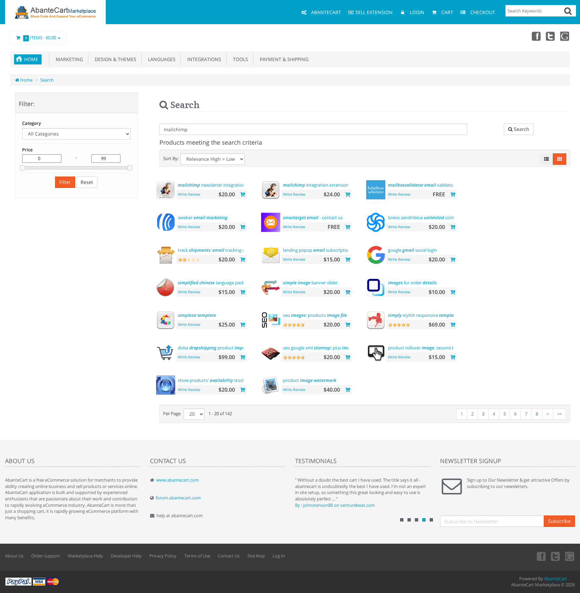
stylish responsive (423, 315)
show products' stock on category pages (230, 380)
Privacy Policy (163, 556)
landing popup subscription (317, 250)
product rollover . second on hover (436, 348)
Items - (40, 38)
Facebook (536, 36)
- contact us (313, 217)
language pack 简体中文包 (222, 283)
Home (31, 59)
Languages (160, 59)
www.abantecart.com (177, 480)
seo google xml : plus (329, 348)
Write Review (189, 194)
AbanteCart (555, 579)
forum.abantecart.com (178, 498)
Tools (239, 59)
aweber (203, 217)
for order (412, 283)
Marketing (68, 59)
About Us (14, 556)
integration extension (316, 185)
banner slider (310, 283)
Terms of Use (197, 556)
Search (47, 80)
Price (27, 150)
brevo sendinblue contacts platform (452, 217)
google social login (412, 250)
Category (31, 123)
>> (559, 414)
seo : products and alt (322, 315)
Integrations (203, 59)
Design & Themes (114, 59)
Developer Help (126, 556)
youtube (565, 36)
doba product (215, 348)
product (309, 380)
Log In (279, 556)
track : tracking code (215, 250)
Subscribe (559, 521)
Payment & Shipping (282, 59)
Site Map (256, 556)
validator (421, 185)
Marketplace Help (85, 556)
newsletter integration (211, 185)
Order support (45, 556)
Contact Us (229, 556)
